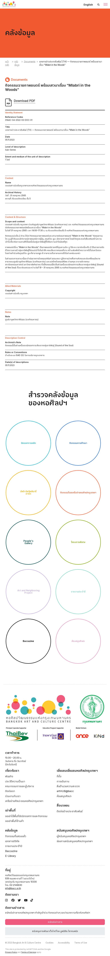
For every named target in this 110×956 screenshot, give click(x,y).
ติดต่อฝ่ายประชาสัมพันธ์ (69, 811)
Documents (29, 61)
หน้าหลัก (7, 63)
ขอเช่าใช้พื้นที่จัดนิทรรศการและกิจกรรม (26, 816)
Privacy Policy (11, 952)
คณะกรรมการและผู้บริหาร (19, 786)
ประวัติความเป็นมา (15, 781)
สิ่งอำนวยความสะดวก (68, 786)
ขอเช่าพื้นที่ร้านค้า (14, 820)
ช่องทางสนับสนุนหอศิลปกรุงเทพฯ (75, 841)
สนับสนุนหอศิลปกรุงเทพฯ (73, 830)
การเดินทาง (63, 781)
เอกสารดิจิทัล (12, 841)
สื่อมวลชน (63, 805)
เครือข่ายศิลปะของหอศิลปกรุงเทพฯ (24, 800)
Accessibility (64, 942)
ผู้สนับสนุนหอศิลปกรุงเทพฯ (71, 836)
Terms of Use (80, 942)
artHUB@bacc (65, 791)
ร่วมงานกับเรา (12, 796)
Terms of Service (28, 952)
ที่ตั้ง (59, 776)
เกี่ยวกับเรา (12, 770)
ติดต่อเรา (10, 791)
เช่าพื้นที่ (10, 810)
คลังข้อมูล (16, 63)
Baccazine (11, 851)
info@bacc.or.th (13, 888)
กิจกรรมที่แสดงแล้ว (15, 836)
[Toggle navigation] (105, 5)
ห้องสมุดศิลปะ (64, 796)
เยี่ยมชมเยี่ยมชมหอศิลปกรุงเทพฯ (77, 770)
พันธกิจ (9, 776)
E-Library (10, 855)
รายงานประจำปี (13, 846)
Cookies (49, 942)
